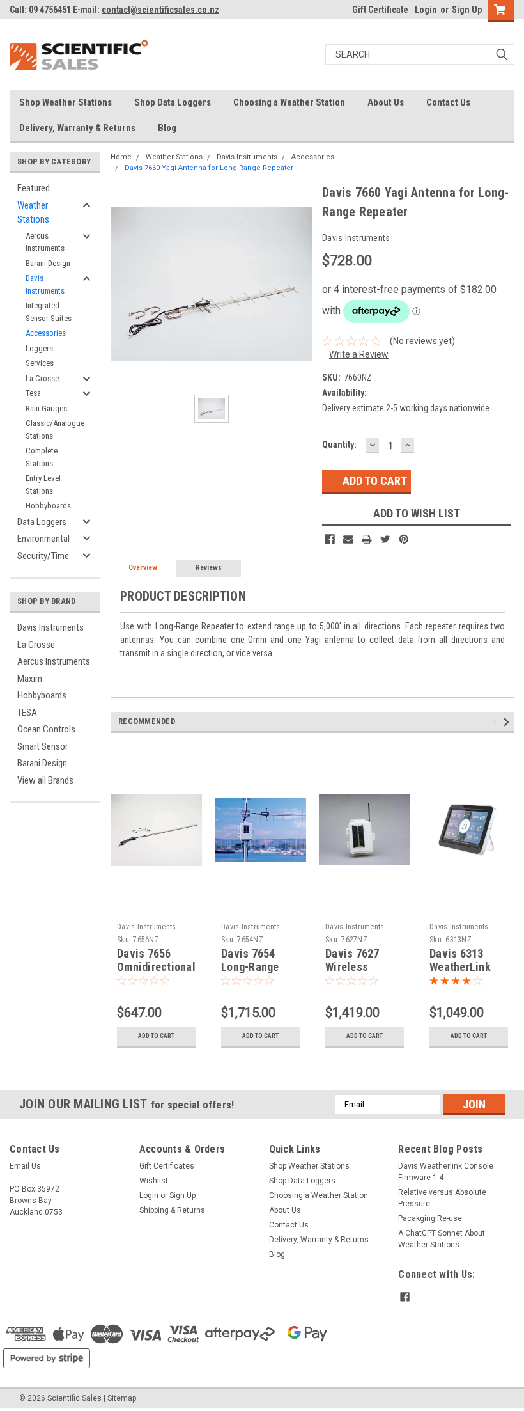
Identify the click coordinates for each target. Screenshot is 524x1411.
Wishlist (153, 1180)
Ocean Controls (46, 729)
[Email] (348, 539)
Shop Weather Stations (65, 102)
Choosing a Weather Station (289, 102)
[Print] (367, 539)
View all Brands (45, 780)
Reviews (209, 568)
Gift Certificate (380, 9)
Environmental (43, 538)
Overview (142, 568)
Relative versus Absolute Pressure (442, 1198)
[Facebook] (330, 539)
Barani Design (48, 263)
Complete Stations (42, 457)
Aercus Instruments (45, 242)
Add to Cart (156, 1035)
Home (121, 157)
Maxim (29, 678)
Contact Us (448, 102)
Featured (33, 188)
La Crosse (42, 378)
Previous (497, 722)
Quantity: (339, 444)
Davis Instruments (45, 284)
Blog (167, 128)
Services (40, 363)
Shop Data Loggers (172, 102)
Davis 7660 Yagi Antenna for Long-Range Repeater (209, 168)
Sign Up (467, 9)
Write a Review (359, 354)
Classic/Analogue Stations (55, 429)
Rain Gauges (46, 408)
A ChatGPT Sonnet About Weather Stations (441, 1239)
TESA (27, 712)
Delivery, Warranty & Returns (77, 128)
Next (508, 722)
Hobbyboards (48, 505)
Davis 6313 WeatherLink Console (460, 967)
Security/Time (43, 556)
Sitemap (121, 1398)
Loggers (39, 348)
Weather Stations (33, 213)
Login (426, 9)
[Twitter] (385, 539)
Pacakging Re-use (430, 1218)
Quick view (156, 907)
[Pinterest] (404, 539)
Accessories (46, 333)
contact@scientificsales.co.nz (160, 9)
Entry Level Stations (43, 484)
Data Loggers (41, 522)
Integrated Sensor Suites (49, 312)
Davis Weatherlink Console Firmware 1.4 (445, 1172)
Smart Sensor (42, 746)
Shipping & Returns (172, 1210)
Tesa (33, 393)
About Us (385, 102)
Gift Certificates (166, 1166)
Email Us (25, 1166)
